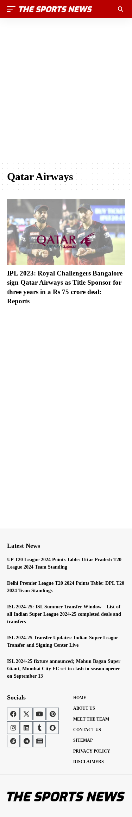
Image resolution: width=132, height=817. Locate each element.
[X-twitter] (26, 714)
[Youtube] (39, 714)
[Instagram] (13, 727)
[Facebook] (13, 714)
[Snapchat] (52, 727)
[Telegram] (26, 741)
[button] (13, 9)
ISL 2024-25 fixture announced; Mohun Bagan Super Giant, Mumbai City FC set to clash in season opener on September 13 (63, 669)
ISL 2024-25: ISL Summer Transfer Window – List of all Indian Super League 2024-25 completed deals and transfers (64, 614)
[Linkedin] (26, 727)
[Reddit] (13, 741)
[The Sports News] (55, 9)
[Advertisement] (66, 90)
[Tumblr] (39, 727)
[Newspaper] (39, 741)
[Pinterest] (52, 714)
